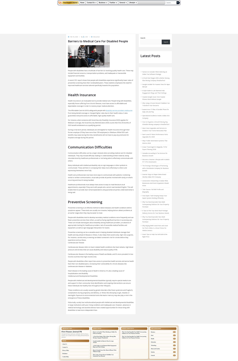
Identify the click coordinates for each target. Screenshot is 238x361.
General (122, 2)
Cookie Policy (65, 356)
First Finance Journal (70, 2)
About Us (64, 344)
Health (152, 338)
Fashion (112, 2)
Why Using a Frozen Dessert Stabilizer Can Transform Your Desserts (103, 355)
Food (152, 335)
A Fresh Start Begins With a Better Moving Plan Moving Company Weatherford (104, 337)
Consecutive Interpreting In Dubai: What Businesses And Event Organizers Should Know (155, 183)
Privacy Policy (65, 350)
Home (82, 2)
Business (102, 2)
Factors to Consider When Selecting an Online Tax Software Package (105, 332)
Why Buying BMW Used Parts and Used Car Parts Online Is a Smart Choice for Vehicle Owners (155, 228)
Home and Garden (155, 348)
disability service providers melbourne (119, 110)
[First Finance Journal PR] (60, 2)
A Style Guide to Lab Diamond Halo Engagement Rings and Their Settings (104, 346)
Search (142, 38)
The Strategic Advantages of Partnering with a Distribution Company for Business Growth (155, 168)
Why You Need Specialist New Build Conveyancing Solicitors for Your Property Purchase (155, 204)
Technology (153, 345)
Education (96, 37)
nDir (86, 37)
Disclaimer (64, 353)
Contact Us (91, 2)
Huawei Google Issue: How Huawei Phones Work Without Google (104, 350)
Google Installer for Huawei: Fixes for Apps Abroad (103, 341)
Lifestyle (132, 2)
